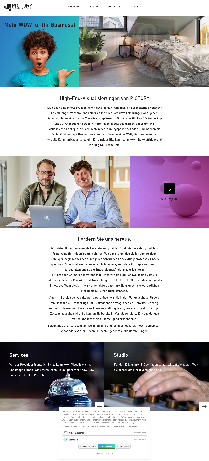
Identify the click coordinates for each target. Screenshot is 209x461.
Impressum (99, 454)
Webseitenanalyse (76, 433)
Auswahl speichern (88, 446)
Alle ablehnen (123, 446)
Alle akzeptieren (106, 446)
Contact (135, 6)
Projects (114, 6)
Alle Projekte (169, 199)
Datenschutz (109, 454)
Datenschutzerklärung (124, 422)
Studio (94, 6)
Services (73, 6)
